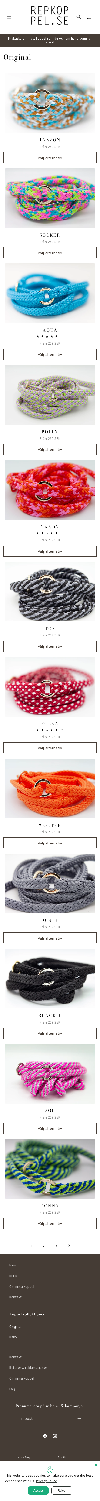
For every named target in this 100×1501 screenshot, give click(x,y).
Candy (50, 527)
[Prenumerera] (79, 1418)
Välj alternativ (50, 157)
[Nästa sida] (69, 1245)
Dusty (50, 920)
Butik (13, 1276)
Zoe (50, 1110)
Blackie (50, 1015)
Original (15, 1326)
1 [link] (31, 1245)
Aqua (50, 330)
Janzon (50, 140)
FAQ (12, 1389)
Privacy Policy (46, 1481)
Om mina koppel (21, 1286)
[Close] (95, 1465)
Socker (50, 235)
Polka (50, 723)
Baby (13, 1337)
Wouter (50, 825)
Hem (12, 1265)
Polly (50, 431)
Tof (50, 628)
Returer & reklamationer (28, 1367)
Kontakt (15, 1297)
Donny (50, 1205)
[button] (9, 16)
